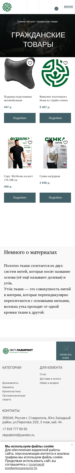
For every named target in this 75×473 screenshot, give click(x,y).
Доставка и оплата (50, 378)
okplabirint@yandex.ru (18, 435)
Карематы (8, 387)
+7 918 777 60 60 (14, 429)
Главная (21, 21)
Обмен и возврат (49, 383)
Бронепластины (11, 391)
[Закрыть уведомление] (72, 445)
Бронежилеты (10, 383)
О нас (43, 374)
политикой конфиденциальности (24, 466)
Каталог (31, 21)
